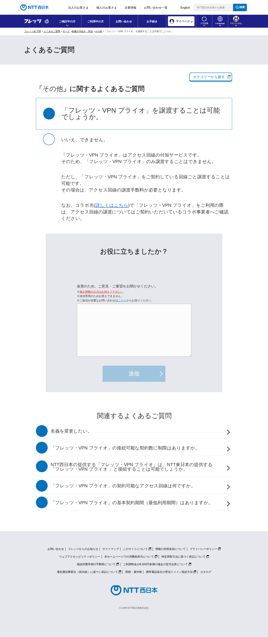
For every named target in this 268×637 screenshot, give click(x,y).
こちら (122, 300)
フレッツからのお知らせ (83, 548)
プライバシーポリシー (203, 548)
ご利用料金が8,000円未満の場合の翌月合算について (155, 564)
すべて (66, 31)
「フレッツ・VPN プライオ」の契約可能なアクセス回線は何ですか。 (123, 485)
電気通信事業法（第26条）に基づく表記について (87, 571)
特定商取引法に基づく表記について (183, 556)
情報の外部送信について (170, 548)
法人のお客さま (78, 7)
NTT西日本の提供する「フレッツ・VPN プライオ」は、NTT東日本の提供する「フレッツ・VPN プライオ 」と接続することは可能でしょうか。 (131, 467)
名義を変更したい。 (71, 431)
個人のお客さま (106, 7)
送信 (134, 374)
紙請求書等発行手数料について (96, 564)
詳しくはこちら (111, 205)
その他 (98, 31)
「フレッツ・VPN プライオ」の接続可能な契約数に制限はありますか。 (125, 448)
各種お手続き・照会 (82, 31)
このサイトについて (135, 548)
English (185, 7)
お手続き (152, 21)
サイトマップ (110, 548)
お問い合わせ (124, 21)
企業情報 (130, 7)
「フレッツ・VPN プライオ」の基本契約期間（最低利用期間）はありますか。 (132, 502)
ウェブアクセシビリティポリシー (79, 556)
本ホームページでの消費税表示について (129, 556)
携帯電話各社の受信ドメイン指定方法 (169, 571)
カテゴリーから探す (209, 77)
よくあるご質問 (52, 31)
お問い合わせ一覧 (156, 7)
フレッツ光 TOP (32, 31)
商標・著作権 (133, 571)
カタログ (205, 571)
